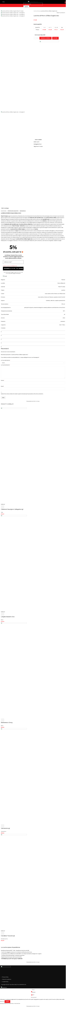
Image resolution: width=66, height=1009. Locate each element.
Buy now (55, 38)
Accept (7, 1001)
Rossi (40, 144)
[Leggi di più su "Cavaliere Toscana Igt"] (2, 933)
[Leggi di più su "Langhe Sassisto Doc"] (2, 614)
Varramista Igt (5, 828)
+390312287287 (17, 1003)
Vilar (2, 512)
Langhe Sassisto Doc (8, 616)
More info (2, 1001)
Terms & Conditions (6, 979)
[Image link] (6, 970)
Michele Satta (4, 938)
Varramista (3, 831)
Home (35, 11)
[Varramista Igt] (14, 776)
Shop (38, 11)
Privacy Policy (5, 977)
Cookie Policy (5, 981)
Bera (2, 619)
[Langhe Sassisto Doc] (14, 562)
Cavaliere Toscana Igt (8, 936)
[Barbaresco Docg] (14, 670)
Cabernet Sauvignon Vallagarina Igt (12, 509)
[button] (2, 720)
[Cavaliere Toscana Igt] (14, 881)
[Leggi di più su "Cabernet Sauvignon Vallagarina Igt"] (2, 506)
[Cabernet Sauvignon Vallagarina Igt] (14, 455)
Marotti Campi (39, 146)
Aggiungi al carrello (45, 38)
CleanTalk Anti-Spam (36, 962)
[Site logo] (33, 1)
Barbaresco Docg (6, 722)
